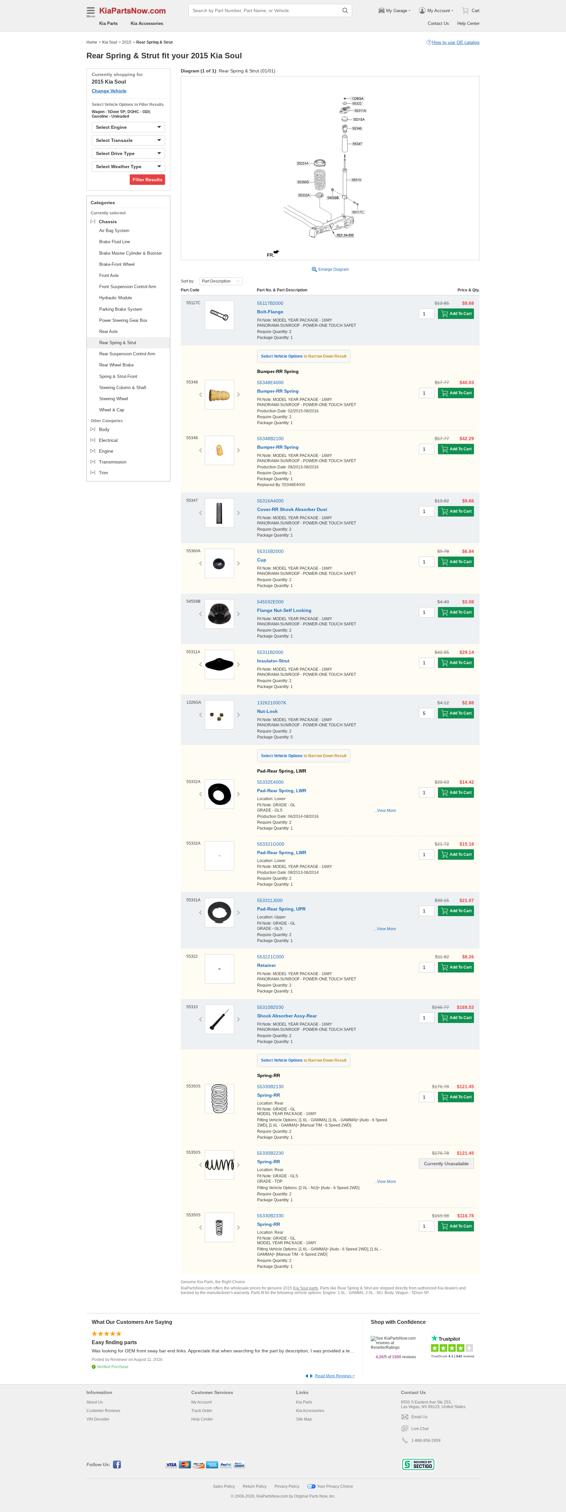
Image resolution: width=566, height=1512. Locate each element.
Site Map (304, 1419)
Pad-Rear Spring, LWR (281, 790)
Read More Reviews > (335, 1376)
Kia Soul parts (305, 1288)
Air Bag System (114, 230)
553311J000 (270, 900)
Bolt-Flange (270, 311)
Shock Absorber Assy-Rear (287, 1015)
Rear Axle (108, 331)
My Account (201, 1402)
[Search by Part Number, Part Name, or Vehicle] (345, 10)
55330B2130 (270, 1086)
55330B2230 (270, 1153)
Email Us (419, 1417)
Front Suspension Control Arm (127, 286)
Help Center (468, 23)
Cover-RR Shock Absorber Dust (292, 509)
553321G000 (270, 844)
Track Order (201, 1410)
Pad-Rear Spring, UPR (281, 909)
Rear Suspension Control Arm (127, 353)
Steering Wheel (113, 398)
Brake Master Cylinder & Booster (130, 253)
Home (91, 42)
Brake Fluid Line (114, 241)
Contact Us (438, 23)
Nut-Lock (267, 711)
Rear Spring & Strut (117, 342)
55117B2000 (270, 303)
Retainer (266, 965)
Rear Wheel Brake (116, 365)
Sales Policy (224, 1486)
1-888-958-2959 (426, 1440)
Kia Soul (109, 42)
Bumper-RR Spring (278, 391)
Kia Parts (108, 23)
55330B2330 (270, 1215)
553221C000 (270, 956)
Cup (261, 559)
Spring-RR (268, 1095)
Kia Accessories (147, 23)
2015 (126, 42)
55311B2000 (270, 652)
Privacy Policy (286, 1486)
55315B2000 (270, 551)
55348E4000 (270, 382)
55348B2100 (270, 438)
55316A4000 (270, 500)
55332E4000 (270, 782)
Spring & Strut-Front (118, 376)
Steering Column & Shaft (122, 387)
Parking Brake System (120, 309)
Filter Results (147, 179)
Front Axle (109, 275)
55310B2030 (270, 1007)
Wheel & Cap (111, 409)
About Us (94, 1402)
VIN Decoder (97, 1419)
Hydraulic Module (115, 297)
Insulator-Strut (273, 660)
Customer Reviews (103, 1410)
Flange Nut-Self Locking (284, 610)
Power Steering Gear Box (123, 320)
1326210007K (271, 702)
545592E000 (270, 601)
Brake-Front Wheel (117, 264)
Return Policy (255, 1486)
